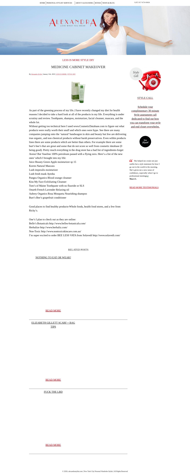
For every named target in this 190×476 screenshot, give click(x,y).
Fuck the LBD (53, 391)
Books (98, 3)
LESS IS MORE (71, 60)
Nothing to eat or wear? (53, 257)
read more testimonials (144, 187)
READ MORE (53, 310)
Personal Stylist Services (59, 3)
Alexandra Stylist (36, 74)
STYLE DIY (87, 60)
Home (42, 3)
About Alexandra (84, 3)
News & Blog (108, 3)
